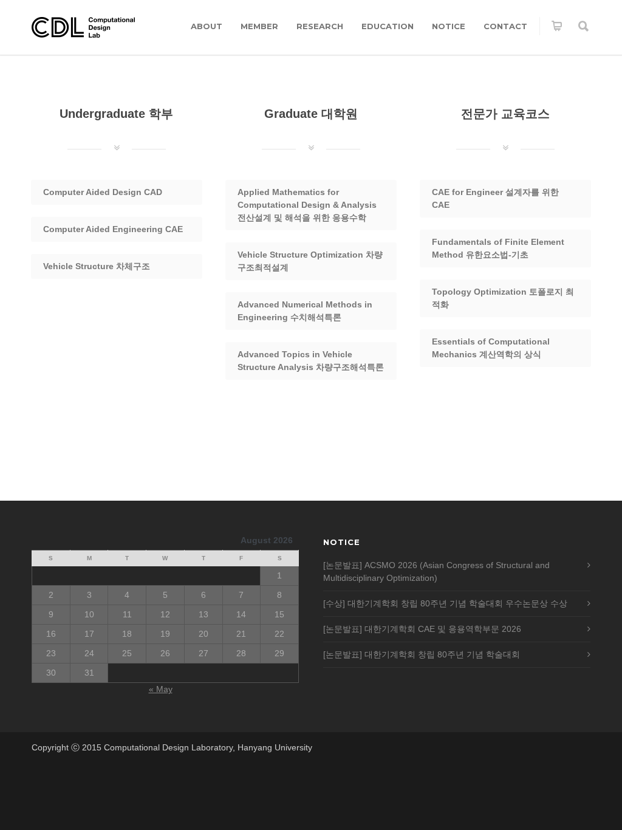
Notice (448, 26)
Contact (505, 26)
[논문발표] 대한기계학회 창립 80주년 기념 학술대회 (421, 654)
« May (161, 689)
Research (319, 26)
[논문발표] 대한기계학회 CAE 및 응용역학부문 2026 (422, 629)
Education (387, 26)
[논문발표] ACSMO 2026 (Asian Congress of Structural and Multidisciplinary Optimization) (436, 571)
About (206, 26)
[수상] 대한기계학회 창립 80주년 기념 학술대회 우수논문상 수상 (445, 603)
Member (259, 26)
